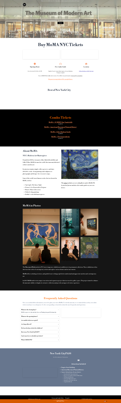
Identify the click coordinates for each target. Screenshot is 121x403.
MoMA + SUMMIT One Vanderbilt (60, 122)
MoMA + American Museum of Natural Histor (60, 127)
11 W (80, 71)
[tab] (40, 311)
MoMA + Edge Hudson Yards (60, 132)
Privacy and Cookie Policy (58, 398)
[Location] (86, 63)
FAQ (96, 4)
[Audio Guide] (60, 63)
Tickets (60, 23)
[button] (60, 401)
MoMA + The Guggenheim (60, 137)
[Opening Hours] (35, 63)
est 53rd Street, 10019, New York (87, 71)
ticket (65, 183)
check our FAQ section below (76, 75)
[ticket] (78, 360)
